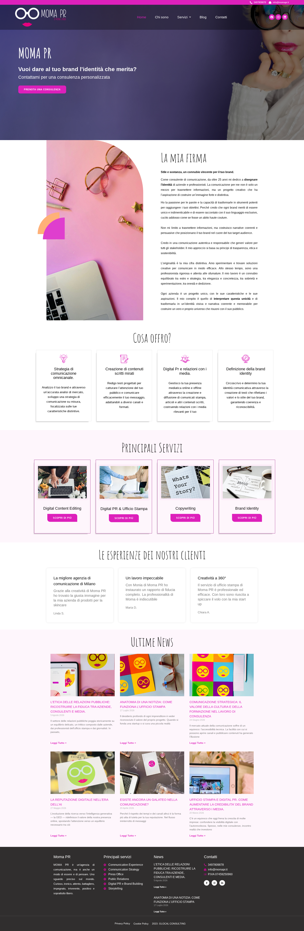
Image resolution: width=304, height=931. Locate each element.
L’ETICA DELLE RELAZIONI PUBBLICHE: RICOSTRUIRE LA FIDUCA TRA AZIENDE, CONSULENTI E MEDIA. (81, 706)
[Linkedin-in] (222, 883)
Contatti (221, 17)
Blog (203, 17)
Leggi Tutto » (58, 742)
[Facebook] (272, 17)
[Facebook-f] (206, 883)
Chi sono (162, 17)
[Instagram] (278, 17)
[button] (184, 17)
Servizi (182, 17)
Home (141, 17)
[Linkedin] (285, 17)
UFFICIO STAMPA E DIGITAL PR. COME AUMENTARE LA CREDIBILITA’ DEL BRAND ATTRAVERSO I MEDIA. (221, 804)
